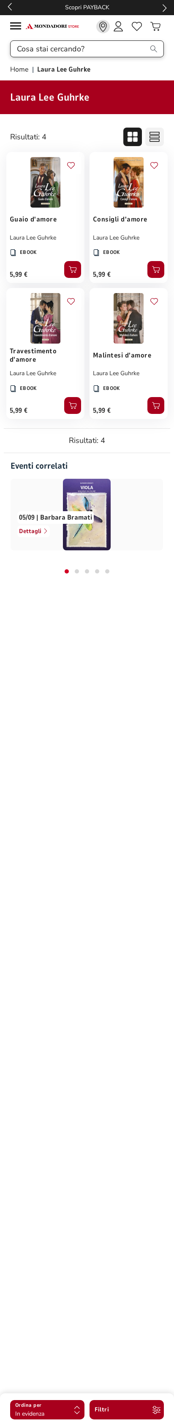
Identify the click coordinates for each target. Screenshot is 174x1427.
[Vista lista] (154, 137)
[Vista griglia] (132, 137)
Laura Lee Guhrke (33, 238)
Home (20, 69)
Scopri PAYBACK (87, 7)
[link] (103, 26)
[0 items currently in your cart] (155, 26)
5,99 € (19, 274)
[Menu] (17, 27)
